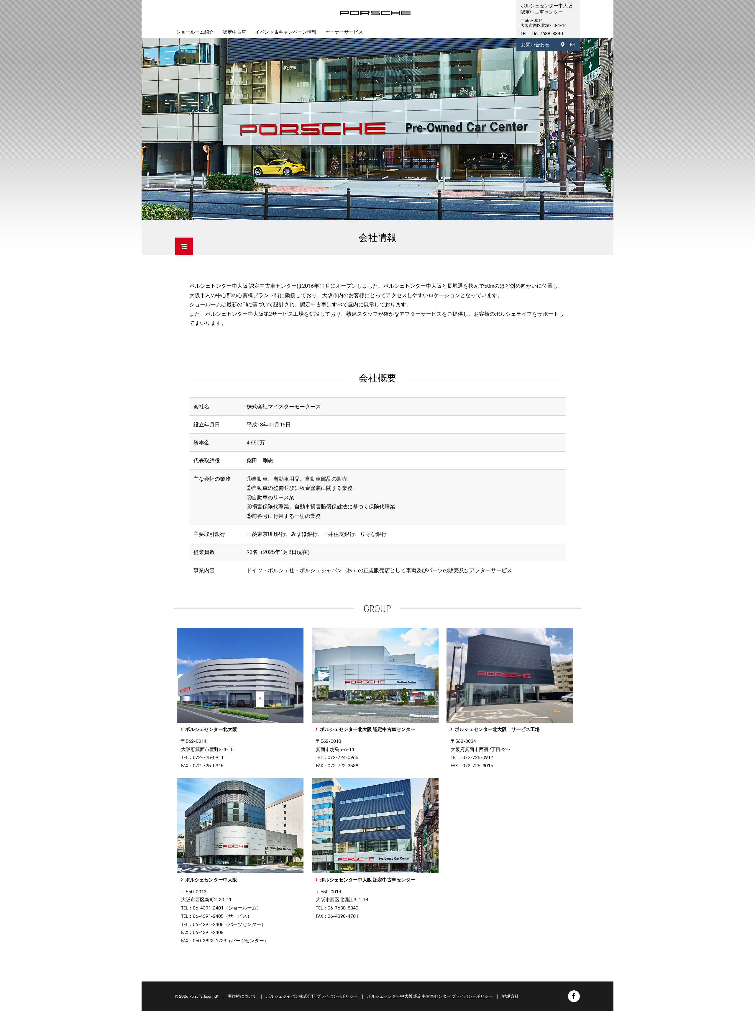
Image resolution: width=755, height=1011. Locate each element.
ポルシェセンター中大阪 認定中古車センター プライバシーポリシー (430, 996)
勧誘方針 (510, 996)
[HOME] (375, 13)
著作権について (242, 996)
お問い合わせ (535, 44)
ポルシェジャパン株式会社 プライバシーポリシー (312, 996)
